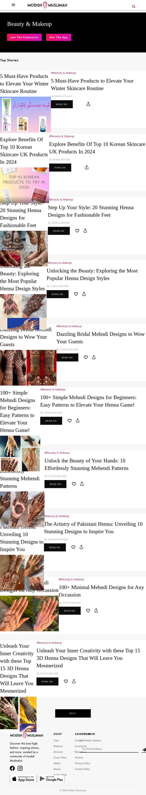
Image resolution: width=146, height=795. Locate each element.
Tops (56, 740)
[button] (13, 8)
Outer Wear (60, 757)
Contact (79, 740)
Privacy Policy (82, 763)
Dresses (58, 751)
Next (73, 713)
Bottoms (58, 746)
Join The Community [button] (24, 37)
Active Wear (60, 774)
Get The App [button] (59, 37)
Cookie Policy (82, 769)
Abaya (57, 769)
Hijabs (57, 763)
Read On (61, 104)
